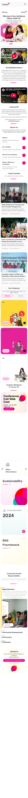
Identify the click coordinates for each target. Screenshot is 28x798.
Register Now (9, 409)
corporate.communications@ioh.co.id (14, 660)
